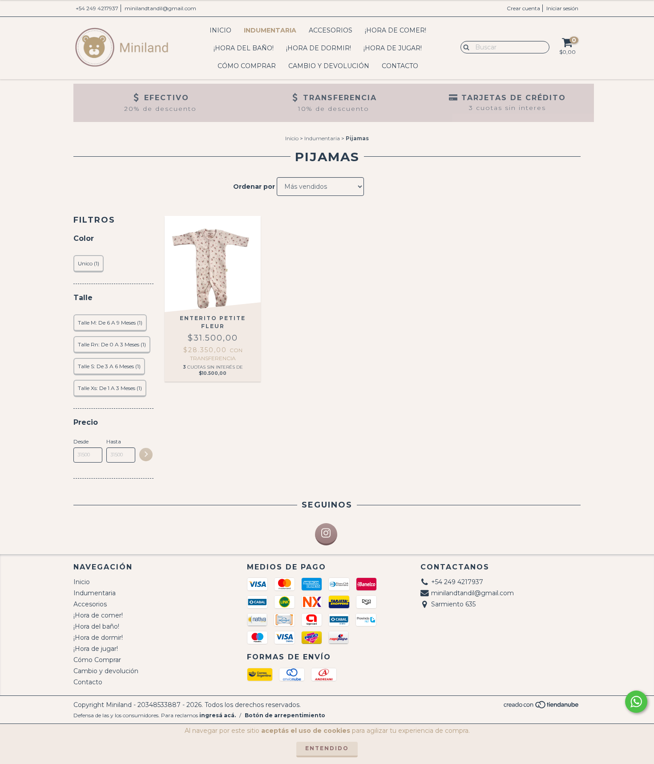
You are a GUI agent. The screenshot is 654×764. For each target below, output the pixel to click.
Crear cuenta (523, 8)
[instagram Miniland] (326, 534)
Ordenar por (254, 187)
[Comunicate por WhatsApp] (636, 702)
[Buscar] (464, 46)
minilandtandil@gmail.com (160, 8)
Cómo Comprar (247, 66)
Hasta (113, 441)
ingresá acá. (217, 715)
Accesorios (330, 30)
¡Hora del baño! (244, 48)
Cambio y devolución (328, 66)
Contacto (400, 66)
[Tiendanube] (542, 707)
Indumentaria (270, 30)
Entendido (327, 748)
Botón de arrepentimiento (285, 715)
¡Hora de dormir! (318, 48)
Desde (81, 441)
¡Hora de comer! (395, 30)
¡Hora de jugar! (392, 48)
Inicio (220, 30)
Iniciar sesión (562, 8)
